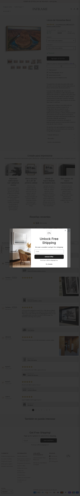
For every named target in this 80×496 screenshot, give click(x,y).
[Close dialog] (65, 230)
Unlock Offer (49, 257)
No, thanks (49, 264)
